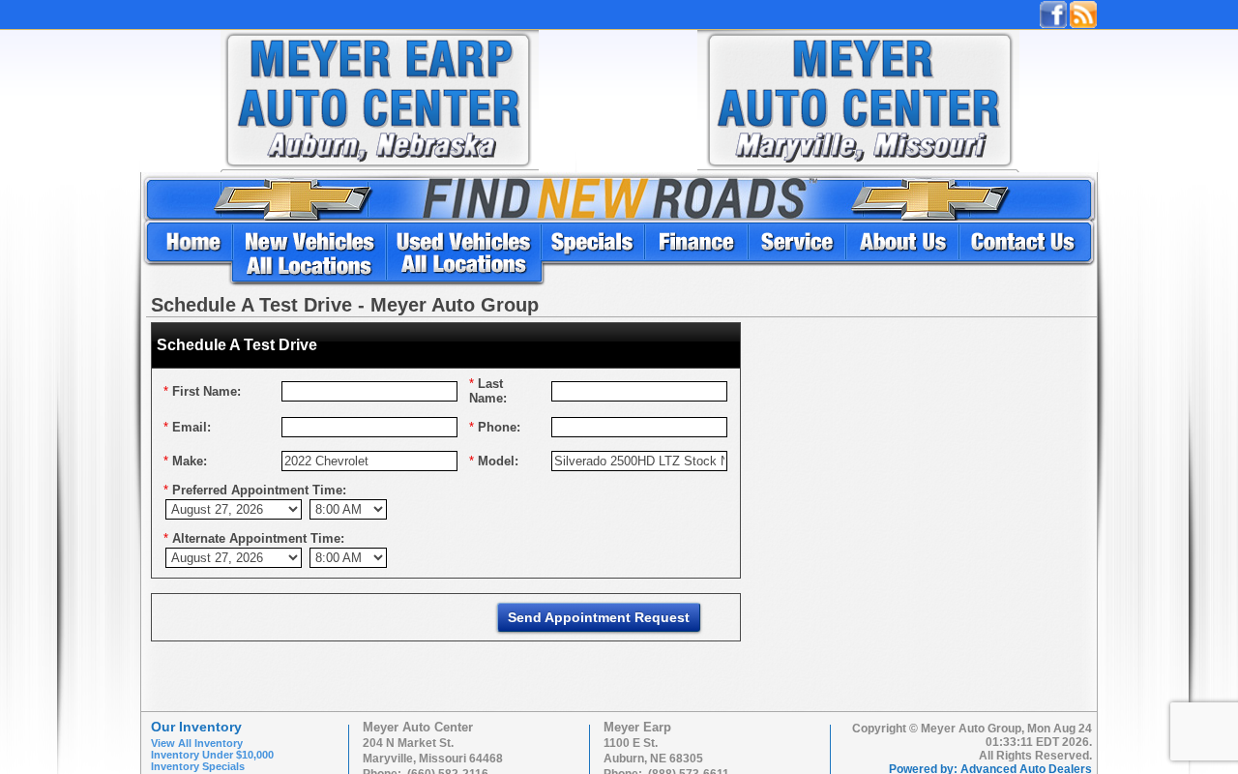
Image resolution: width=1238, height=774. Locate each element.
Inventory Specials (198, 766)
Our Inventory (196, 726)
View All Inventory (197, 743)
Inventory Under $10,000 (212, 754)
